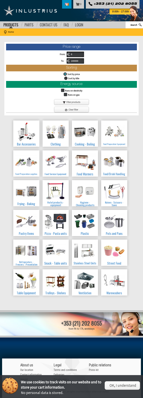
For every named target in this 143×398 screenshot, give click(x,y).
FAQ (66, 24)
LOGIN (79, 24)
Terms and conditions (65, 370)
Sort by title (73, 78)
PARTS (29, 24)
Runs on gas (74, 94)
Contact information (31, 374)
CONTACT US (48, 24)
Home (11, 31)
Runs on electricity (73, 90)
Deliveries (59, 374)
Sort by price (73, 74)
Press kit (94, 370)
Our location (26, 370)
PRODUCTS (10, 24)
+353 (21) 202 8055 (115, 4)
